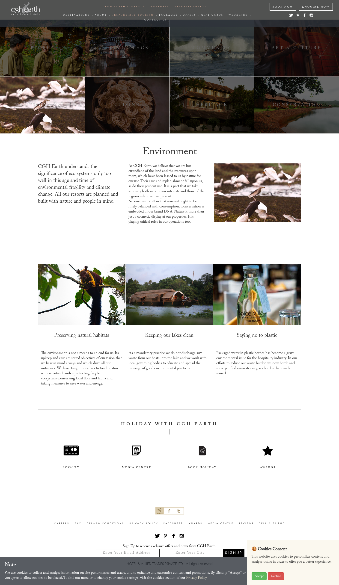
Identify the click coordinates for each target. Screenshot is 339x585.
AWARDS (268, 467)
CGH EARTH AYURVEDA (125, 7)
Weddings (238, 15)
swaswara (160, 7)
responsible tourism (133, 15)
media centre (137, 467)
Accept (259, 576)
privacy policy (144, 524)
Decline (276, 576)
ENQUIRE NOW (316, 7)
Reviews (246, 524)
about (101, 15)
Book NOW (283, 7)
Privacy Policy (196, 578)
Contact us (155, 20)
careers (61, 524)
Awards (195, 524)
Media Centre (221, 524)
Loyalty (71, 467)
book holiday (202, 467)
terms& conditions (105, 524)
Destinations (76, 15)
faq (78, 524)
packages (168, 15)
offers (189, 15)
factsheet (173, 524)
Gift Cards (212, 15)
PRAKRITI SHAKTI (191, 7)
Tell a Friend (272, 524)
